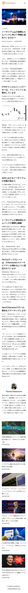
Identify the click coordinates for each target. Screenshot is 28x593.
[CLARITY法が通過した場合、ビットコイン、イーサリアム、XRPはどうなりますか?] (14, 534)
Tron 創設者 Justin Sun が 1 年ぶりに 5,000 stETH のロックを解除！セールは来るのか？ (14, 572)
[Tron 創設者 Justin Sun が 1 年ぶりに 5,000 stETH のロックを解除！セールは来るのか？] (14, 561)
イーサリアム (5, 28)
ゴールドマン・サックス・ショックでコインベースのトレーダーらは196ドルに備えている (14, 491)
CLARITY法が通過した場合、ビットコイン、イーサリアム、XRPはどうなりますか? (14, 545)
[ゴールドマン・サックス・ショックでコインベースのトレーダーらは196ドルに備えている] (14, 479)
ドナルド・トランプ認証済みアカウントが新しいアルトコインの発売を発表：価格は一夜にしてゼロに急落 (14, 518)
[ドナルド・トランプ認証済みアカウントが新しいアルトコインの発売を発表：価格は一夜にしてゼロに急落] (14, 506)
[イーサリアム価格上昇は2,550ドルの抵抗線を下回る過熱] (14, 455)
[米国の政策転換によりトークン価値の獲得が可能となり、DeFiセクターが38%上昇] (14, 427)
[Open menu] (24, 3)
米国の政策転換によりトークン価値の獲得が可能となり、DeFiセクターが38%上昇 (14, 439)
